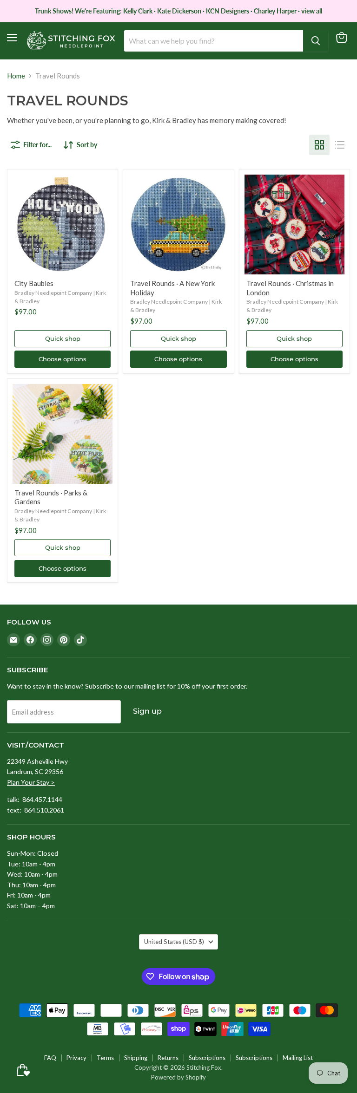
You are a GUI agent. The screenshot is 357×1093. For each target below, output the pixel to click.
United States (174, 941)
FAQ (50, 1057)
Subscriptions (207, 1057)
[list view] (340, 145)
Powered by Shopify (178, 1077)
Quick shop (62, 338)
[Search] (315, 41)
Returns (168, 1057)
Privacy (76, 1057)
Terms (105, 1057)
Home (16, 76)
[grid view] (319, 145)
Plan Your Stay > (31, 782)
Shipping (135, 1057)
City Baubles (33, 283)
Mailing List (298, 1057)
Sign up (147, 711)
